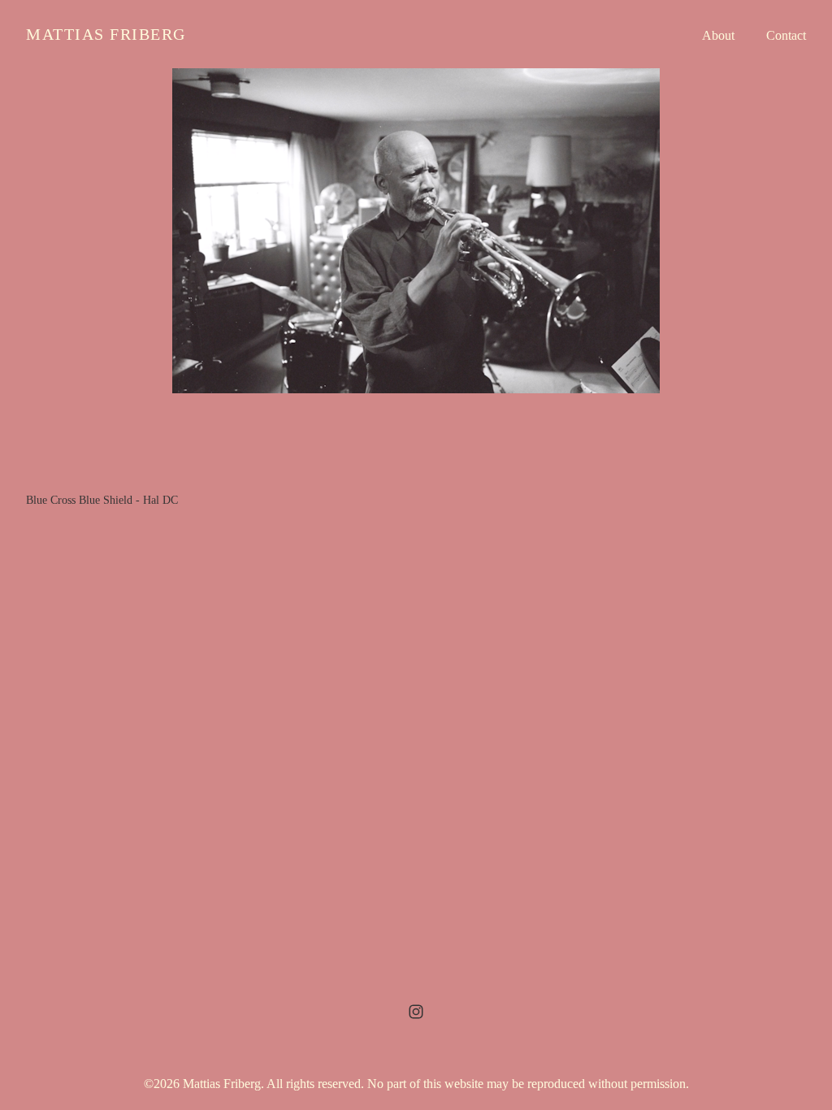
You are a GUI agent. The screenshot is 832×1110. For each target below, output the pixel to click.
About (718, 35)
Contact (786, 35)
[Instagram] (416, 1012)
